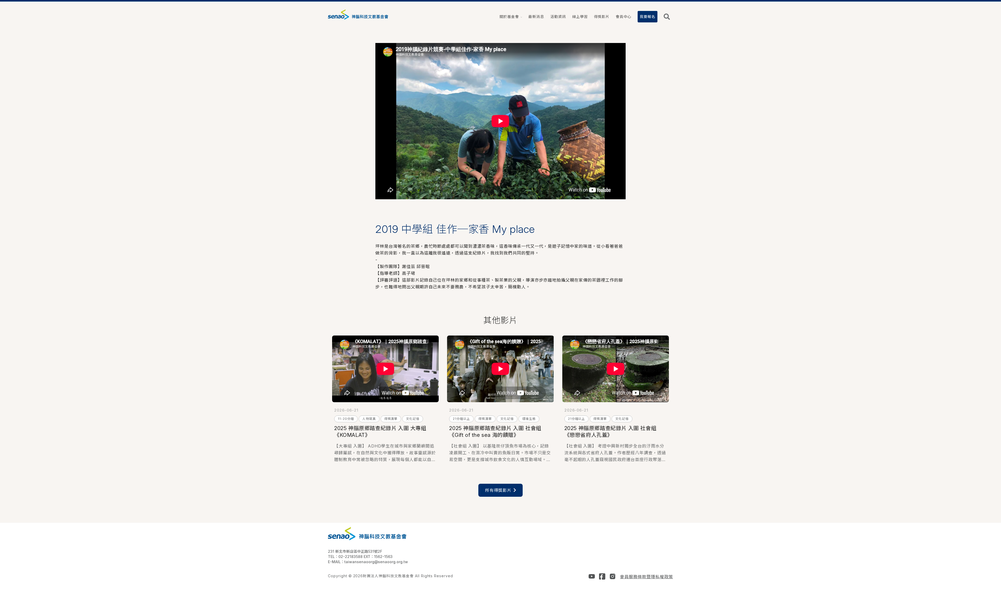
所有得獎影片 (498, 490)
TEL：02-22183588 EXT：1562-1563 (360, 556)
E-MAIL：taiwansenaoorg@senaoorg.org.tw (368, 562)
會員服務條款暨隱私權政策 (646, 576)
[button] (510, 16)
